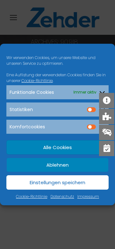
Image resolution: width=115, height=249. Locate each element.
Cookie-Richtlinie (37, 80)
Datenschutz (62, 196)
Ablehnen (57, 165)
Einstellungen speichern (57, 182)
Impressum (88, 196)
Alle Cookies (57, 147)
